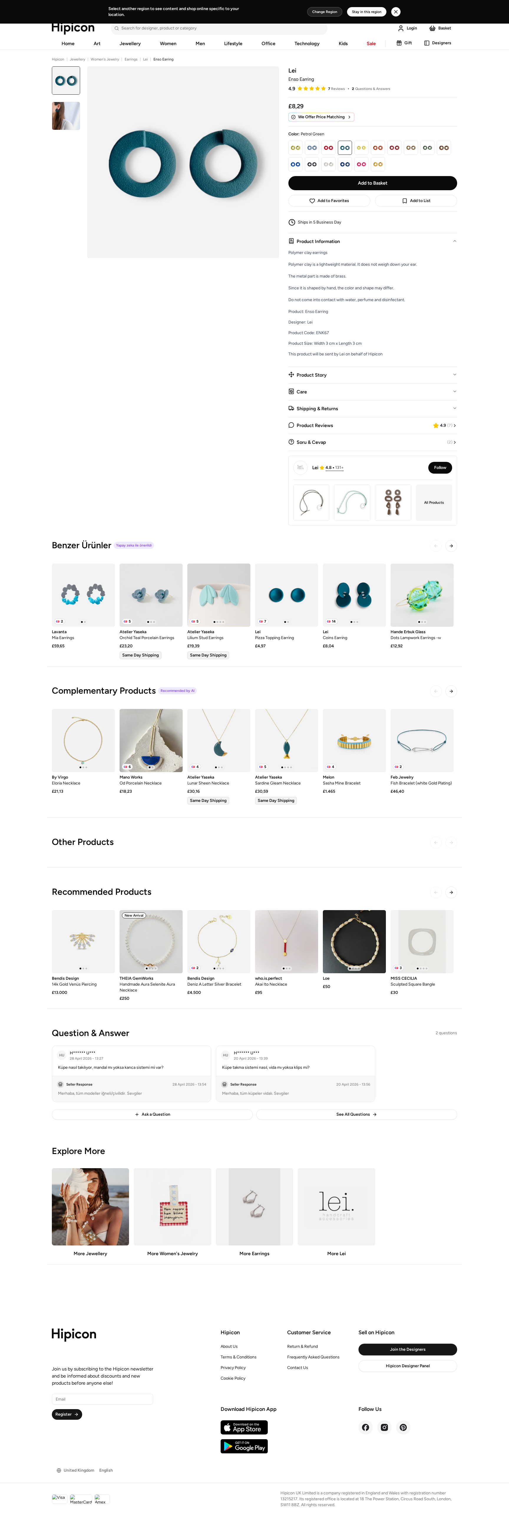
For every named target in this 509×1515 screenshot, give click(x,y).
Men (200, 43)
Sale (371, 43)
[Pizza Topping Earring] (286, 595)
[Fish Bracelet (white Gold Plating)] (422, 740)
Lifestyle (233, 43)
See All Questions (353, 1114)
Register (63, 1414)
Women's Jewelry (105, 59)
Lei (145, 59)
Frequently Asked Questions (313, 1357)
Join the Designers (408, 1349)
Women (168, 43)
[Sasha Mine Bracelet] (354, 740)
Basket (444, 28)
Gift (408, 42)
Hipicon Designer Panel (408, 1365)
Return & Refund (302, 1346)
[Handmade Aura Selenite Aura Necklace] (151, 941)
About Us (229, 1346)
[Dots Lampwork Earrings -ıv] (422, 595)
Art (97, 43)
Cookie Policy (233, 1378)
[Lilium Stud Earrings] (218, 595)
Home (68, 43)
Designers (441, 42)
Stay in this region (366, 12)
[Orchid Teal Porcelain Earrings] (151, 595)
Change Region (324, 12)
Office (268, 43)
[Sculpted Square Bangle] (422, 941)
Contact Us (297, 1367)
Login (412, 28)
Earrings (131, 59)
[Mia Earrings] (83, 595)
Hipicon (58, 59)
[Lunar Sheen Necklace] (218, 740)
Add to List (420, 200)
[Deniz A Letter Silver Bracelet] (218, 941)
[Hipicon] (73, 28)
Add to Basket (372, 183)
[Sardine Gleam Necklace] (286, 740)
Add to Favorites (333, 200)
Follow (440, 467)
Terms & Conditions (239, 1357)
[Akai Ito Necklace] (286, 941)
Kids (343, 43)
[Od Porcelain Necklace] (151, 740)
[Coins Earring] (354, 595)
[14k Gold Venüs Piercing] (83, 941)
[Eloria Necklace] (83, 740)
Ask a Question (156, 1114)
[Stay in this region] (396, 12)
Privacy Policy (233, 1367)
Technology (307, 43)
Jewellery (130, 43)
